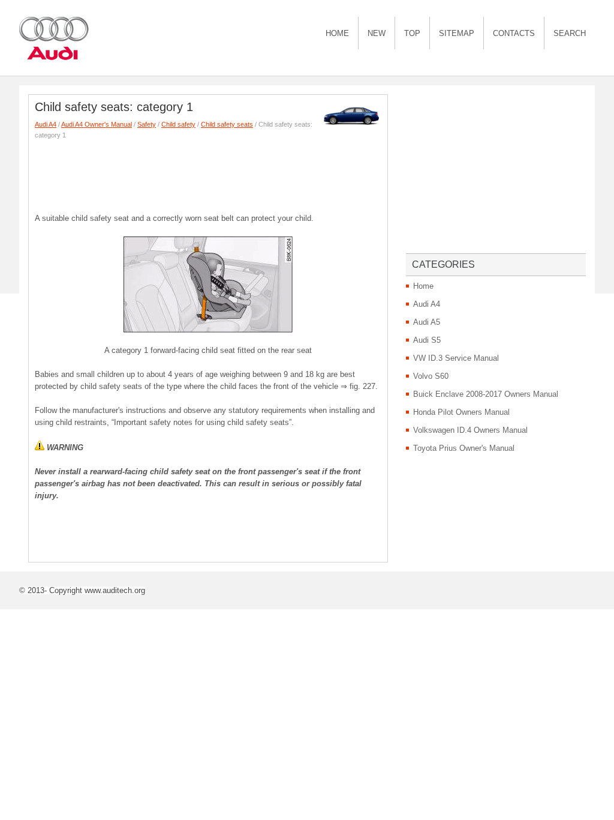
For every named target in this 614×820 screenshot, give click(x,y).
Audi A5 (426, 322)
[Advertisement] (253, 173)
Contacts (514, 33)
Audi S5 (427, 340)
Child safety (178, 124)
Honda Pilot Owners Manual (461, 412)
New (377, 33)
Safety (146, 124)
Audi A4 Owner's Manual (96, 124)
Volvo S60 (431, 376)
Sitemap (456, 33)
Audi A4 (45, 124)
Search (569, 33)
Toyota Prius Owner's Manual (463, 448)
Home (337, 33)
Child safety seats (227, 124)
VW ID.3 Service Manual (456, 358)
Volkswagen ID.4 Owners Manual (470, 430)
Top (412, 33)
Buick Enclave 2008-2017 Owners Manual (485, 394)
